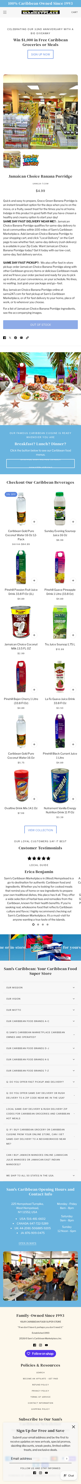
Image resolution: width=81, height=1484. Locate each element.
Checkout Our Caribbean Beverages (40, 482)
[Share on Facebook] (4, 337)
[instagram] (40, 1472)
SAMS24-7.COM (41, 184)
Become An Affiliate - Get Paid (40, 1379)
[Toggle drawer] (4, 12)
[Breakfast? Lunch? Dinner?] (40, 388)
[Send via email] (21, 337)
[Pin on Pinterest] (15, 337)
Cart (74, 12)
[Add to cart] (34, 522)
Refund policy (40, 1385)
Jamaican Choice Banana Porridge (40, 176)
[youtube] (46, 1472)
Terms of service (40, 1397)
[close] (73, 1427)
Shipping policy (40, 1409)
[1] (38, 924)
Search (40, 1372)
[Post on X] (10, 337)
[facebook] (35, 1472)
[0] (33, 924)
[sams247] (41, 12)
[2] (42, 924)
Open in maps (27, 1243)
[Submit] (66, 1458)
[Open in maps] (40, 1276)
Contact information (40, 1403)
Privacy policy (40, 1391)
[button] (27, 337)
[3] (47, 924)
